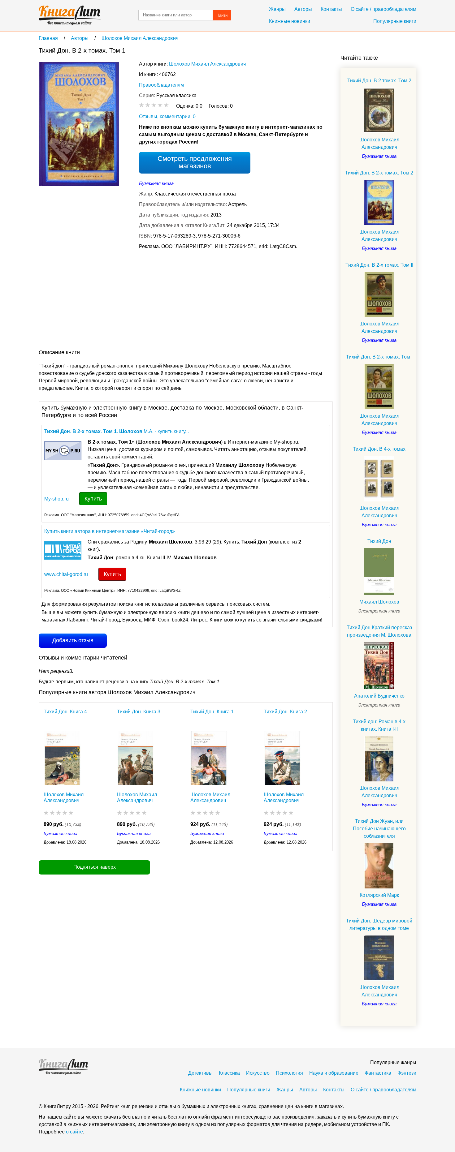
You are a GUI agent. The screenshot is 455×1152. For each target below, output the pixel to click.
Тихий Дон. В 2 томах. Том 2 (379, 80)
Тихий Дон (379, 541)
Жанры (277, 9)
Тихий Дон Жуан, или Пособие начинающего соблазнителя (379, 829)
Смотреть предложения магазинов (195, 162)
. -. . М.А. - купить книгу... (116, 431)
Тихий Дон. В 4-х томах (379, 449)
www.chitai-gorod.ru (66, 574)
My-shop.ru (56, 498)
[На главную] (70, 15)
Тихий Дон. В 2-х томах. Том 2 (379, 172)
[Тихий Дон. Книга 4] (62, 758)
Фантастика (378, 1073)
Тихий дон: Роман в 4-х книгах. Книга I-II (379, 725)
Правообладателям (161, 85)
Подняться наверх (94, 867)
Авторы (303, 9)
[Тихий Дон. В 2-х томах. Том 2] (379, 202)
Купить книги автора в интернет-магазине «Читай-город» (109, 531)
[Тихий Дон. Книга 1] (209, 758)
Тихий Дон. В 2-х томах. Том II (379, 265)
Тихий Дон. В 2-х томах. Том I (379, 356)
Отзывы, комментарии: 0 (167, 116)
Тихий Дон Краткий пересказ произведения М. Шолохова (379, 631)
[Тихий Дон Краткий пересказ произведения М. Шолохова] (379, 665)
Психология (289, 1073)
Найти (222, 15)
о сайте (74, 1131)
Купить (93, 499)
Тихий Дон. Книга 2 (285, 711)
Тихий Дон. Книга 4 (65, 711)
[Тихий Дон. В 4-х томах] (379, 478)
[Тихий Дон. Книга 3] (135, 758)
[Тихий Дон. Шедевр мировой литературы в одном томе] (379, 958)
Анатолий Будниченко (379, 696)
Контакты (331, 9)
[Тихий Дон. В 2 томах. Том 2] (379, 110)
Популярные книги (394, 21)
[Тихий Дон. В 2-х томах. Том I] (379, 386)
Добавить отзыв (72, 640)
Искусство (258, 1073)
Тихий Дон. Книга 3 (138, 711)
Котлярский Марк (379, 895)
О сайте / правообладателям (383, 9)
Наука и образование (333, 1073)
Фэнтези (406, 1073)
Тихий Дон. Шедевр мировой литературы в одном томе (379, 924)
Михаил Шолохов (379, 601)
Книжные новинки (289, 21)
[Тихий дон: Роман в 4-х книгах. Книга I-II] (379, 758)
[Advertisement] (151, 300)
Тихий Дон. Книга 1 (212, 711)
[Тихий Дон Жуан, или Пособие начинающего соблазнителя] (379, 865)
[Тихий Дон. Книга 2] (282, 758)
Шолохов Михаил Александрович (207, 64)
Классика (229, 1073)
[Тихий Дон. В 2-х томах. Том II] (379, 294)
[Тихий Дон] (379, 571)
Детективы (200, 1073)
